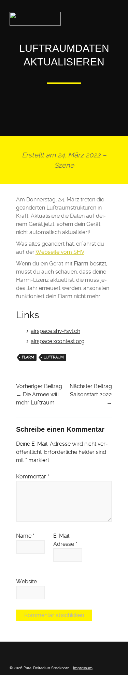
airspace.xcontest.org (58, 341)
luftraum (54, 357)
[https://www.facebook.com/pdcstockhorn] (12, 652)
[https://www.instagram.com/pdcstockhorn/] (23, 652)
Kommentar (32, 476)
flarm (28, 357)
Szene (64, 165)
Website (26, 581)
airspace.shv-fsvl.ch (55, 331)
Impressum (83, 668)
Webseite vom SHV (59, 252)
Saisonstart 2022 (91, 394)
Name (25, 536)
